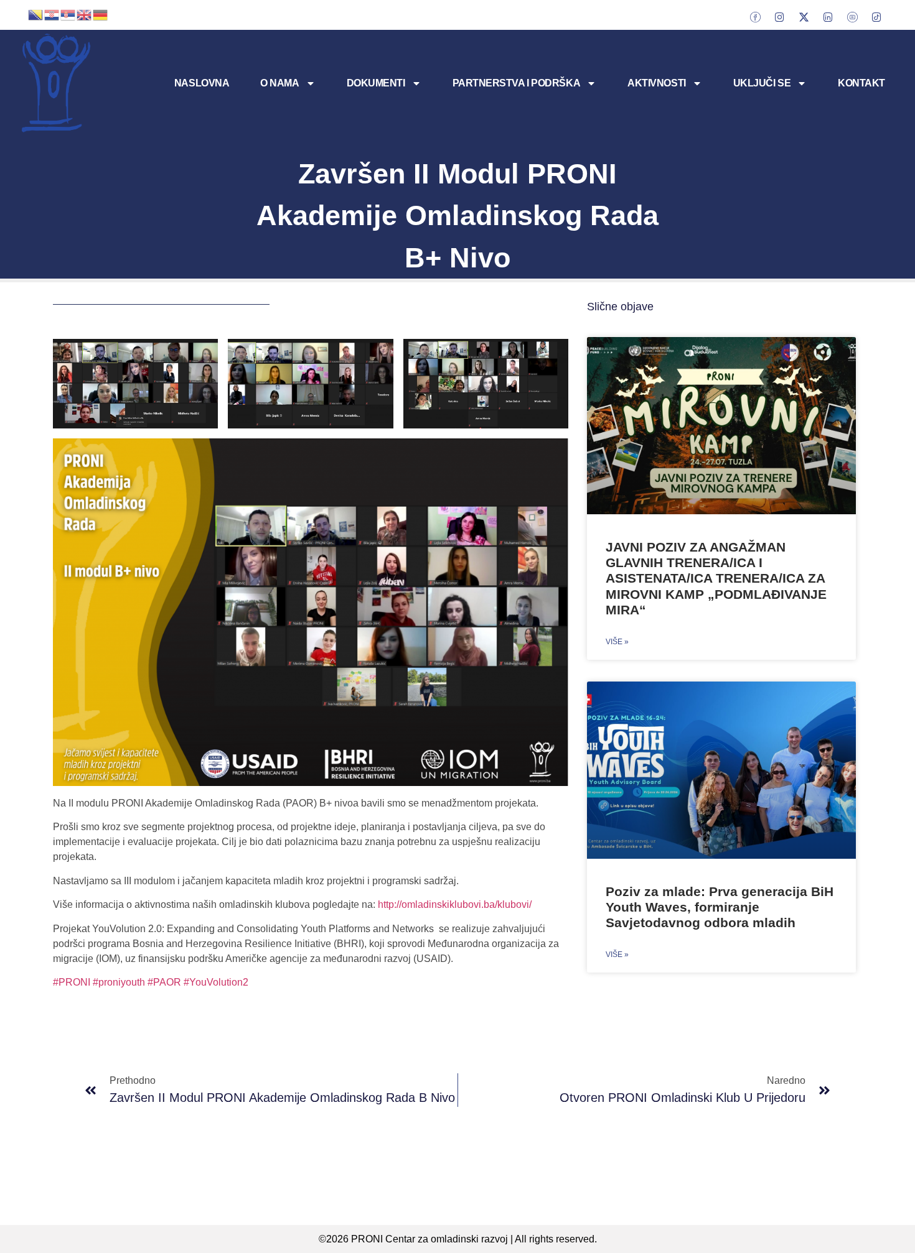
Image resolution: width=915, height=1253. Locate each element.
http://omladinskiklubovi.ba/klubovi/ (455, 904)
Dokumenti (376, 83)
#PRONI (71, 982)
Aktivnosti (656, 83)
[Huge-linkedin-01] (827, 16)
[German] (101, 13)
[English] (85, 13)
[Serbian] (68, 13)
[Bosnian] (36, 13)
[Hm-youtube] (852, 16)
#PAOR (164, 982)
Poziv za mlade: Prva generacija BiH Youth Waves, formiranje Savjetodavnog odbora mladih (719, 907)
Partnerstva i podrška (517, 83)
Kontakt (861, 83)
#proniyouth (119, 982)
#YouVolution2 (216, 982)
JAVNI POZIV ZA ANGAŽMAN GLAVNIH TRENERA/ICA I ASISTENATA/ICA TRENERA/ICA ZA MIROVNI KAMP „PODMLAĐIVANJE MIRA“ (716, 578)
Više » (617, 641)
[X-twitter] (803, 16)
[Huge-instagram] (779, 16)
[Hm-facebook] (755, 16)
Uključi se (762, 83)
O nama (279, 83)
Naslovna (201, 83)
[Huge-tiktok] (876, 16)
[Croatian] (52, 13)
